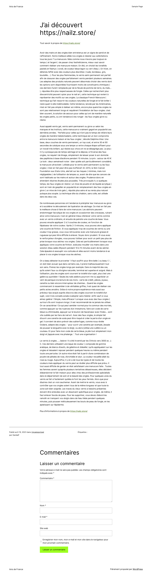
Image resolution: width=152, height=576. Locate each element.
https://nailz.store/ (71, 43)
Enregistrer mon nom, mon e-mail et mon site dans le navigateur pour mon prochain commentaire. (75, 541)
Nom (43, 505)
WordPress (138, 569)
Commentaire (47, 478)
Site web (44, 528)
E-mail (43, 517)
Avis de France (16, 6)
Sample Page (137, 6)
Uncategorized (37, 432)
